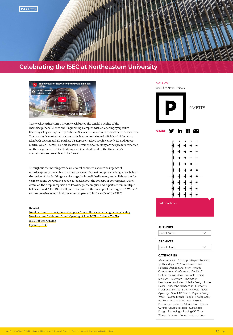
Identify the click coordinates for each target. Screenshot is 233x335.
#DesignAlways (167, 260)
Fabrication (177, 278)
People (190, 296)
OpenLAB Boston (181, 293)
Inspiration (178, 282)
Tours (200, 311)
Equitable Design (194, 275)
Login (111, 331)
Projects (180, 88)
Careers (75, 331)
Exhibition (163, 278)
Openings (163, 293)
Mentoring (201, 286)
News (171, 88)
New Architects (190, 289)
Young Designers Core (192, 315)
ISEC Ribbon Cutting (42, 221)
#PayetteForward (199, 260)
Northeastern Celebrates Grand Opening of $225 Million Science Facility (74, 216)
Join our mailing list (99, 331)
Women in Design (168, 315)
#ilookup (183, 260)
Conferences (182, 271)
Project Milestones (180, 300)
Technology (174, 311)
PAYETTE (197, 107)
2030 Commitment (185, 264)
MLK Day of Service (169, 289)
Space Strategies (177, 307)
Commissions (165, 271)
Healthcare (164, 282)
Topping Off (189, 311)
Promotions (164, 304)
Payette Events (175, 296)
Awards (197, 267)
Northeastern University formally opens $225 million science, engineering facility (79, 212)
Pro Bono (163, 300)
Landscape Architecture (180, 286)
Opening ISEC (38, 225)
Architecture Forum (180, 267)
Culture (162, 275)
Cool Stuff (161, 88)
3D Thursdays (166, 264)
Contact (84, 331)
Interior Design (194, 282)
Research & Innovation (185, 304)
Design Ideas (175, 275)
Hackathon (191, 278)
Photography (202, 296)
